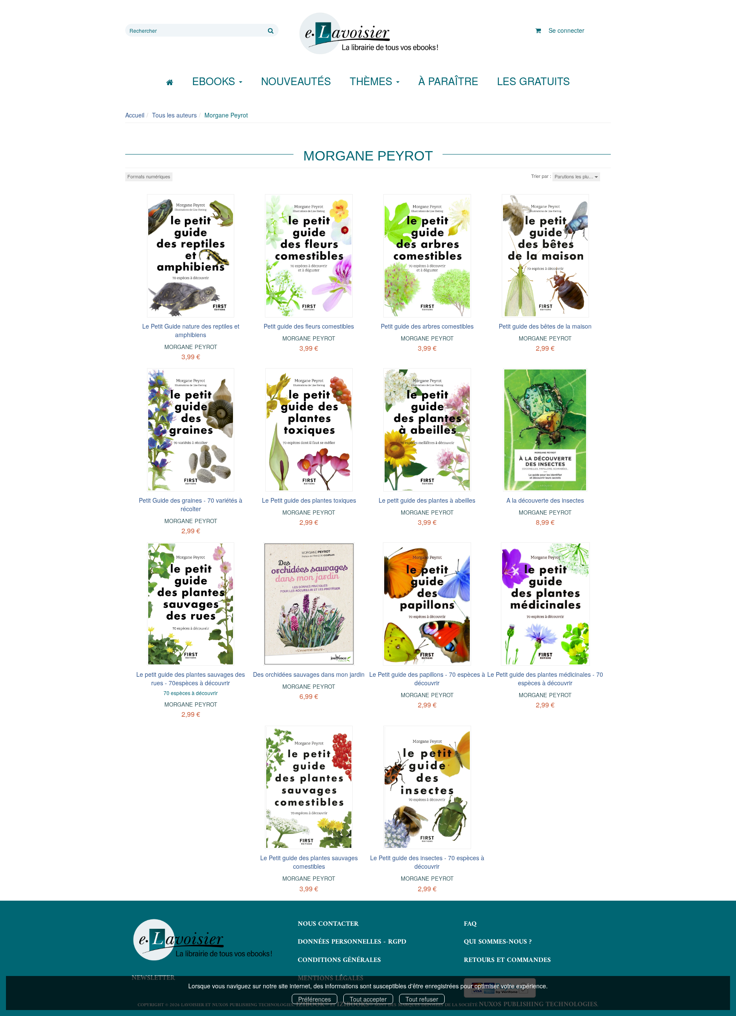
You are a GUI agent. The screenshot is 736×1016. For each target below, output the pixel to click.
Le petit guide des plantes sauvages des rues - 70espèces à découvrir (190, 678)
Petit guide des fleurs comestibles (309, 326)
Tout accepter (368, 999)
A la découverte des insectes (545, 500)
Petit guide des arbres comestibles (427, 326)
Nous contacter (328, 924)
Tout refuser (421, 999)
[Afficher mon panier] (538, 30)
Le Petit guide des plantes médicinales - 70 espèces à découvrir (545, 678)
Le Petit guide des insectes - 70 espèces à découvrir (427, 861)
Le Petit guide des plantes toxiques (309, 500)
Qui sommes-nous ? (498, 942)
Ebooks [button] (215, 80)
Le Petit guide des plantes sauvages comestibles (309, 861)
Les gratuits (533, 80)
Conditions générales (339, 960)
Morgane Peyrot (190, 347)
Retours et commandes (507, 960)
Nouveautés (296, 80)
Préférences (314, 999)
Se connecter (566, 30)
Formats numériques (148, 176)
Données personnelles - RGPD (352, 942)
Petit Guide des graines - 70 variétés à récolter (190, 504)
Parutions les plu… (575, 176)
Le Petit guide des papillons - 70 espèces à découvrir (427, 678)
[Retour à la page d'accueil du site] (368, 33)
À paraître (448, 80)
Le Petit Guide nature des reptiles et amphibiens (190, 330)
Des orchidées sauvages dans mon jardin (309, 674)
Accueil (134, 115)
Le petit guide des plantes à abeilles (427, 500)
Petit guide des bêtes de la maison (545, 326)
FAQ (470, 924)
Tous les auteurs (174, 115)
